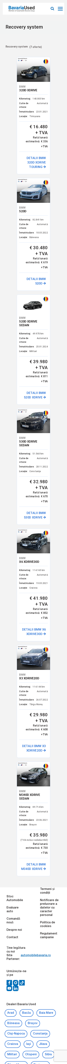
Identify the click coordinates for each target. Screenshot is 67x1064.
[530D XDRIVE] (15, 190)
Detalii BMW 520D (44, 166)
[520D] (33, 63)
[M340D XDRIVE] (33, 316)
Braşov (32, 581)
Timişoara (40, 622)
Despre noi (14, 487)
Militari (12, 612)
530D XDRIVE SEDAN (17, 207)
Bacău (26, 570)
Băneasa (13, 581)
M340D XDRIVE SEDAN (37, 333)
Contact (12, 495)
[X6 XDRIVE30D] (33, 190)
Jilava (43, 601)
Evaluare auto (13, 467)
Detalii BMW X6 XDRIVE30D (42, 287)
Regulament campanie (48, 493)
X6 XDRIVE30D (37, 205)
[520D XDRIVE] (52, 62)
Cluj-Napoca (16, 591)
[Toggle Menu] (60, 8)
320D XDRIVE (17, 79)
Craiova (12, 601)
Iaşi (28, 601)
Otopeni (31, 612)
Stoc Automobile (15, 456)
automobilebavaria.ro (36, 513)
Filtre (9, 53)
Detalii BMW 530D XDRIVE (24, 283)
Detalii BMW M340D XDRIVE (41, 411)
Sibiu (48, 612)
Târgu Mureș (16, 622)
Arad (10, 570)
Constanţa (40, 591)
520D (30, 79)
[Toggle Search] (52, 8)
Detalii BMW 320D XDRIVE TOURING (25, 154)
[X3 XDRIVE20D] (52, 190)
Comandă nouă (13, 478)
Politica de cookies (47, 482)
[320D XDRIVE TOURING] (15, 63)
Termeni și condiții (47, 448)
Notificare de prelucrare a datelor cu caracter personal (49, 465)
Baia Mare (46, 570)
